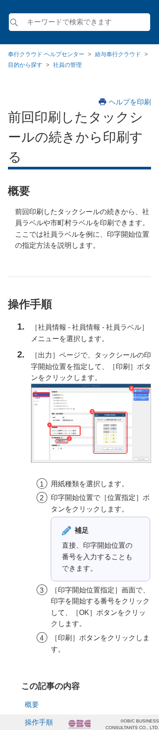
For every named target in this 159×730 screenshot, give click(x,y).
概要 (32, 704)
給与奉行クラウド (118, 54)
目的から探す (25, 64)
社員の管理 (67, 64)
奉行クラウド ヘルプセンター (46, 54)
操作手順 (39, 722)
